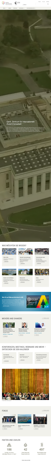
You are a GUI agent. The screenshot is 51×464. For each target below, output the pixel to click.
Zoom (47, 398)
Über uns (25, 4)
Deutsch (47, 1)
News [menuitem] (4, 8)
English (39, 1)
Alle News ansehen (46, 318)
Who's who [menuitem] (15, 8)
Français (43, 1)
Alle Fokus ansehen (46, 410)
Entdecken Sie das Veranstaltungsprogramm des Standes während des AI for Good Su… (13, 305)
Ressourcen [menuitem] (21, 8)
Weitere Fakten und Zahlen (26, 460)
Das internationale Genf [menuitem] (31, 8)
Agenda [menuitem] (10, 8)
